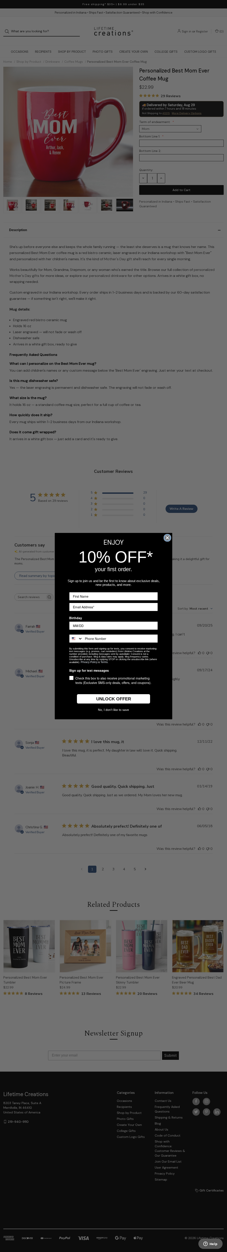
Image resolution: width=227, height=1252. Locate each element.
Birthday (75, 618)
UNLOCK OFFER (113, 698)
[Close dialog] (167, 538)
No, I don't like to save (113, 710)
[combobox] (76, 639)
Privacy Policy (89, 662)
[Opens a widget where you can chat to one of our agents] (210, 1244)
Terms (104, 662)
